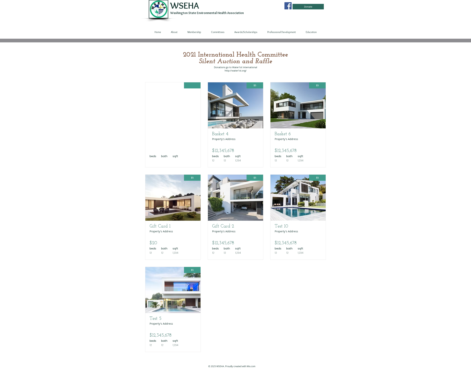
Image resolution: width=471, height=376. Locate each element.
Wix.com (251, 366)
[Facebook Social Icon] (288, 5)
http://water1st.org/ (236, 70)
